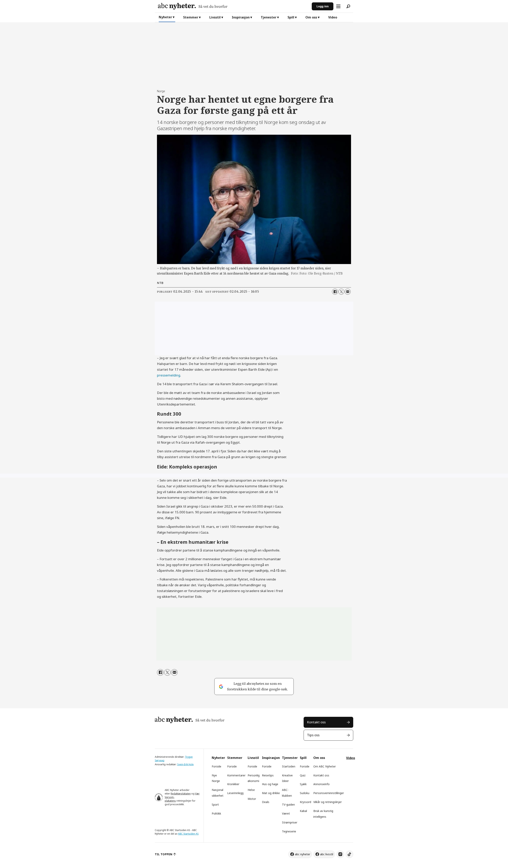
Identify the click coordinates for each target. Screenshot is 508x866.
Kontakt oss (316, 722)
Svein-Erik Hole (185, 764)
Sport (215, 804)
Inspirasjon (241, 17)
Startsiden (288, 766)
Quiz (303, 775)
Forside (216, 766)
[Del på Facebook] (335, 292)
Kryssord (305, 802)
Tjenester (268, 17)
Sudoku (304, 793)
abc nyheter (302, 854)
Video (332, 17)
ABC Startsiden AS (188, 833)
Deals (265, 802)
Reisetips (268, 775)
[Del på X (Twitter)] (341, 292)
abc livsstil (326, 854)
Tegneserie (289, 831)
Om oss (311, 17)
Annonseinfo (321, 784)
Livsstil (215, 17)
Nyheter (165, 17)
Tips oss (313, 735)
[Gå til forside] (233, 6)
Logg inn (323, 6)
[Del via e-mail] (348, 292)
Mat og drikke (271, 793)
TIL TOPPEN (163, 854)
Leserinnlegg (235, 793)
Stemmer (190, 17)
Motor (252, 799)
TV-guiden (288, 804)
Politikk (216, 813)
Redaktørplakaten (181, 793)
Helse (251, 790)
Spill (291, 17)
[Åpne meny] (338, 6)
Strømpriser (289, 822)
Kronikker (233, 784)
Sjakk (303, 784)
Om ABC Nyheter (324, 766)
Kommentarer (236, 775)
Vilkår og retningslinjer (327, 802)
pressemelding (168, 375)
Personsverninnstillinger (328, 793)
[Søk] (348, 6)
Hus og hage (270, 784)
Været (286, 813)
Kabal (303, 811)
